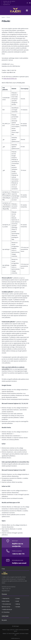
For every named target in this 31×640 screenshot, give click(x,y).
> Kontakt (17, 606)
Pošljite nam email (19, 563)
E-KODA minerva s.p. (15, 638)
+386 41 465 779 (7, 3)
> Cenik (17, 601)
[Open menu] (28, 10)
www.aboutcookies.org (10, 78)
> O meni (17, 598)
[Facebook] (30, 3)
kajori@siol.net (6, 4)
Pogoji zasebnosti (10, 629)
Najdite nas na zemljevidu (17, 545)
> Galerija (17, 604)
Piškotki (4, 629)
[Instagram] (27, 3)
